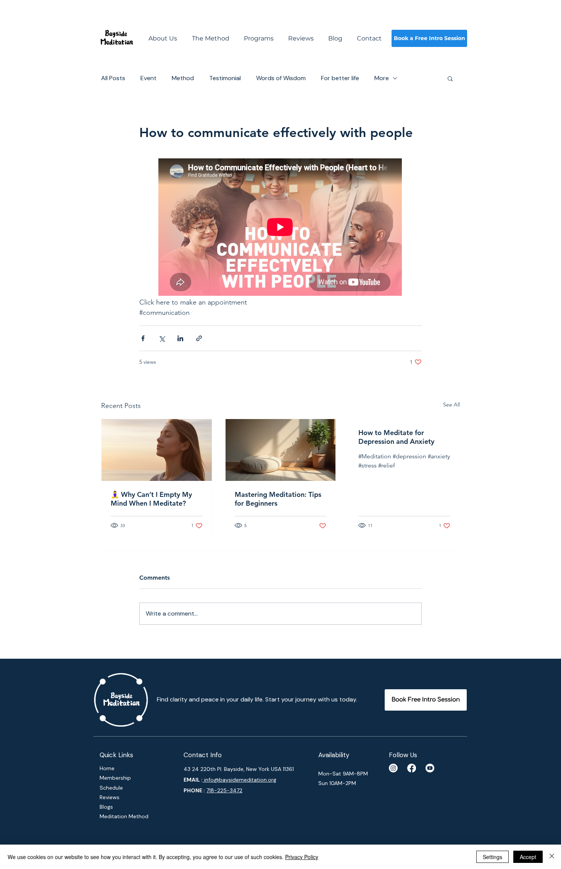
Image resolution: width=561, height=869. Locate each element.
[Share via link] (199, 338)
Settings (492, 857)
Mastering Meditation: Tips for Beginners (278, 499)
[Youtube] (430, 768)
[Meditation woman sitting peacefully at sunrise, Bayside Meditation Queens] (157, 450)
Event (148, 78)
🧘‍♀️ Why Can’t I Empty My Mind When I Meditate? (151, 499)
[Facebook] (411, 768)
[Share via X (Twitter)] (161, 338)
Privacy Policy (301, 857)
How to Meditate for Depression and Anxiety (396, 437)
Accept (528, 857)
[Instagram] (393, 768)
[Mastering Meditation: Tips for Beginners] (281, 450)
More (381, 78)
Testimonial (225, 78)
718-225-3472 (224, 790)
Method (183, 78)
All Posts (113, 78)
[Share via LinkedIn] (180, 338)
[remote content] (280, 227)
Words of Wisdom (281, 78)
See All (451, 404)
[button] (450, 78)
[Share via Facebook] (143, 338)
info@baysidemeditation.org (239, 779)
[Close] (551, 857)
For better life (340, 78)
